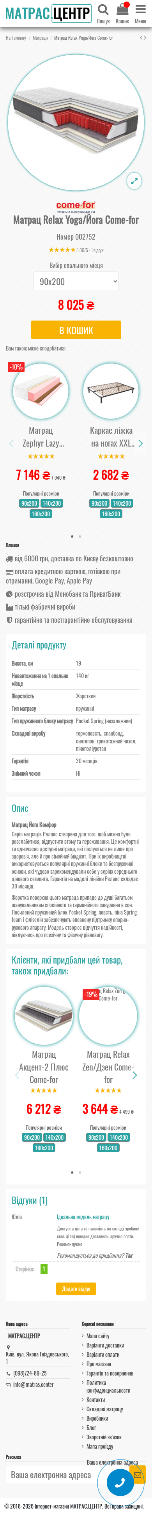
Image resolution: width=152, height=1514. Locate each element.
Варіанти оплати (103, 1354)
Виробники (97, 1418)
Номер (65, 236)
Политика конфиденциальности (108, 1386)
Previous (12, 443)
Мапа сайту (98, 1335)
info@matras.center (33, 1384)
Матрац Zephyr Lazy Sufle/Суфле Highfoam (41, 436)
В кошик (76, 330)
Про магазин (99, 1363)
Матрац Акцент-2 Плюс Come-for (44, 1066)
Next (140, 443)
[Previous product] (142, 37)
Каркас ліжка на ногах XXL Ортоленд (111, 436)
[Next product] (145, 37)
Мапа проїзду (100, 1446)
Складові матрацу (105, 1408)
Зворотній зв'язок (104, 1436)
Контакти (96, 1399)
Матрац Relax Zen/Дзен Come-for (108, 1066)
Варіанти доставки (105, 1345)
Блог (91, 1427)
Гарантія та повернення (110, 1373)
